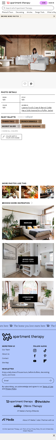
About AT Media (29, 420)
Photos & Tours (7, 12)
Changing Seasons (31, 126)
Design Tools (39, 12)
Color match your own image (13, 137)
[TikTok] (45, 350)
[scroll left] (4, 192)
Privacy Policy (10, 389)
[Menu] (3, 2)
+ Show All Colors (9, 131)
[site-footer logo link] (8, 420)
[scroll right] (52, 192)
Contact (5, 358)
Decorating (20, 12)
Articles (29, 12)
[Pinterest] (45, 355)
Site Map (5, 362)
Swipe (48, 53)
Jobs (38, 420)
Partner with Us (48, 420)
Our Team (6, 349)
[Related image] (10, 192)
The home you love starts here (28, 325)
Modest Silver (9, 126)
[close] (54, 435)
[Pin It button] (31, 83)
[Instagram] (34, 350)
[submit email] (50, 380)
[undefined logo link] (18, 3)
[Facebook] (34, 355)
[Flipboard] (45, 361)
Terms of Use (48, 387)
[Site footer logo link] (28, 337)
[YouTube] (34, 361)
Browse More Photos (10, 16)
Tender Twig (8, 121)
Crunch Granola (29, 121)
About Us (5, 353)
